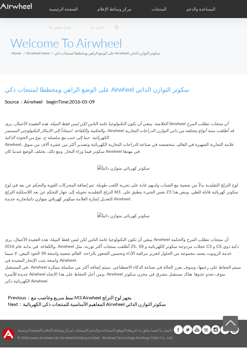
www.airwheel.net (44, 337)
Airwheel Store (206, 329)
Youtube (197, 329)
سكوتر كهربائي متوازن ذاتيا (51, 198)
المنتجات (159, 9)
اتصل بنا (98, 27)
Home (16, 53)
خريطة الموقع (127, 330)
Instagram (215, 329)
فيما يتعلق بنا (148, 330)
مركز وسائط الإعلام (58, 330)
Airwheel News (38, 53)
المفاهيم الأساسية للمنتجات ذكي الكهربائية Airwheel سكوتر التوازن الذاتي (94, 304)
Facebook (178, 329)
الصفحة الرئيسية (63, 9)
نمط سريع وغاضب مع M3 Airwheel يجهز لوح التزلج (81, 297)
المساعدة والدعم (200, 9)
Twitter (187, 329)
